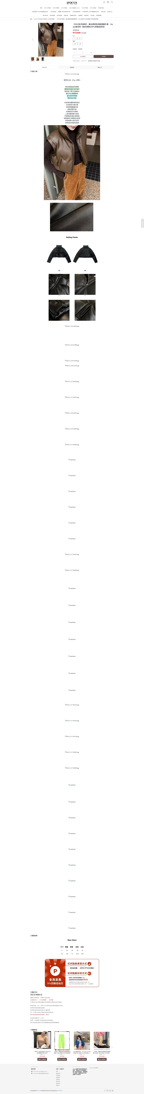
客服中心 (58, 1085)
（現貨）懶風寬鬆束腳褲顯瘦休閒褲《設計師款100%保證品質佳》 (62, 1052)
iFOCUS (38, 1090)
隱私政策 (58, 1081)
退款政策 (58, 1077)
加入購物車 (82, 56)
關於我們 (58, 1073)
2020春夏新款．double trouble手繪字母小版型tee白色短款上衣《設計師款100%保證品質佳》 (82, 1052)
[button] (68, 39)
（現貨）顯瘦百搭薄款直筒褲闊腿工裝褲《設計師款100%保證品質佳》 (102, 1052)
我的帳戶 (58, 1079)
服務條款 (58, 1083)
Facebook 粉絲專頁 (93, 1068)
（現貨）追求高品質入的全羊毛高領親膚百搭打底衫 (42, 1052)
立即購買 (103, 56)
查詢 (57, 1071)
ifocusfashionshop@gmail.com (40, 1071)
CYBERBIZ (59, 1090)
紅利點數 (58, 1075)
